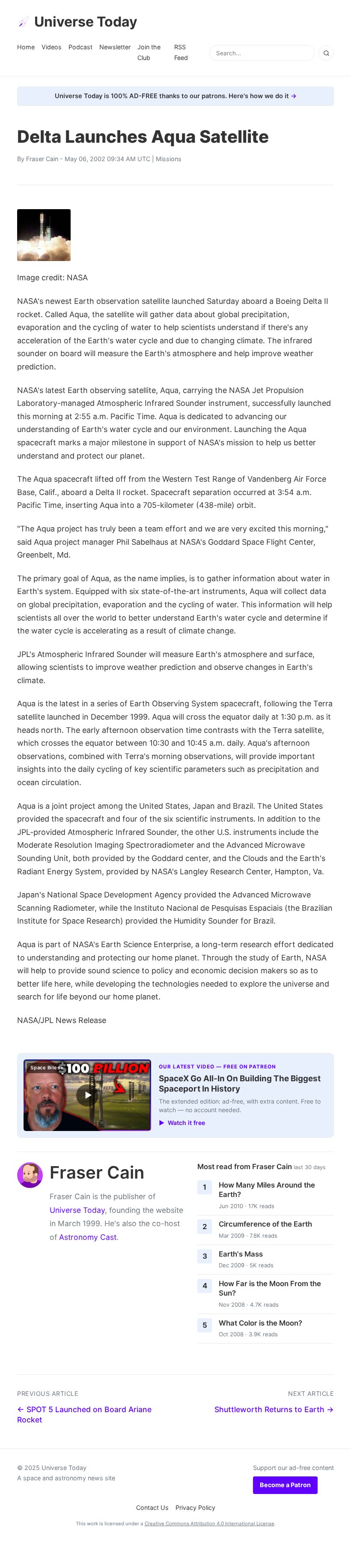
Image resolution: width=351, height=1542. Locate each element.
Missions (168, 158)
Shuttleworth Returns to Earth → (274, 1409)
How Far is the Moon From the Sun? (270, 1288)
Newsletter (115, 47)
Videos (52, 47)
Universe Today (85, 21)
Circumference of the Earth (265, 1224)
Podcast (80, 47)
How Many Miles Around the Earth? (267, 1190)
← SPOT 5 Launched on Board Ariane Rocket (84, 1415)
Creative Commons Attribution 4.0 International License (209, 1524)
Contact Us (152, 1507)
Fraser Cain (42, 158)
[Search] (326, 53)
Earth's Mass (241, 1254)
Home (26, 47)
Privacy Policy (195, 1507)
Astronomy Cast (87, 1237)
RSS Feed (181, 52)
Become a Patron (285, 1484)
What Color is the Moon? (260, 1323)
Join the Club (149, 52)
